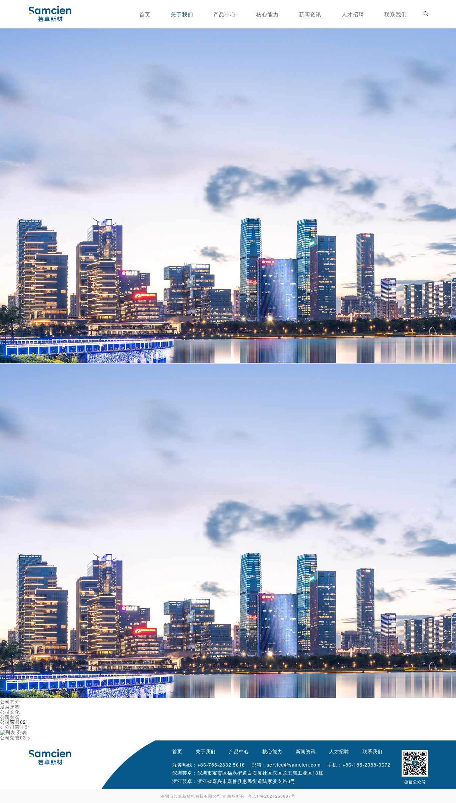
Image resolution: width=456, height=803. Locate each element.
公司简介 (10, 701)
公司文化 (10, 711)
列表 (21, 732)
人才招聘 (339, 751)
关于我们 (206, 751)
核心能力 (272, 751)
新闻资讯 (306, 751)
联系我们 (373, 751)
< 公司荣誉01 (15, 727)
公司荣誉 (10, 716)
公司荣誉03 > (15, 737)
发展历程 (10, 706)
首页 (177, 751)
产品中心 (239, 751)
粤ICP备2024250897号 (271, 796)
